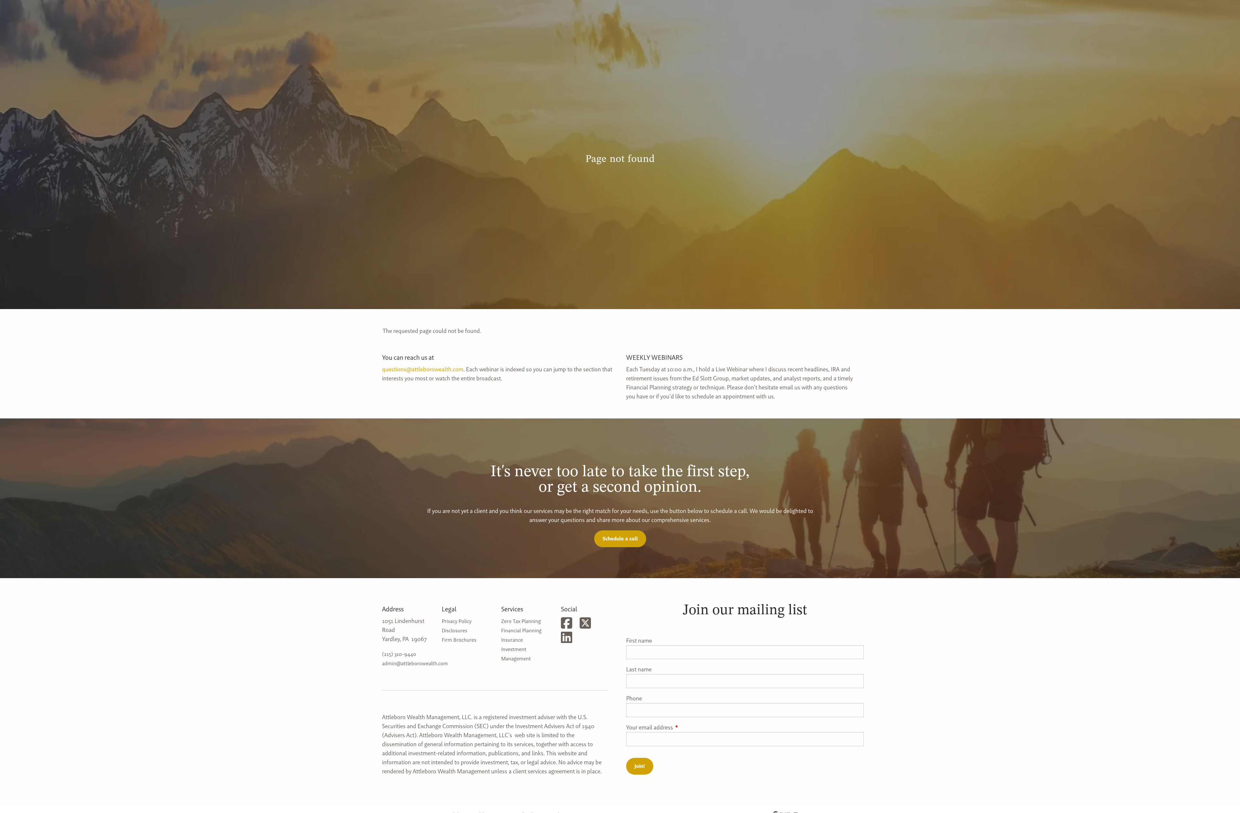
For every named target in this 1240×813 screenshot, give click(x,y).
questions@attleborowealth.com (422, 369)
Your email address (675, 727)
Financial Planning (521, 630)
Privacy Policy (456, 621)
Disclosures (454, 630)
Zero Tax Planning (521, 621)
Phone (634, 698)
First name (639, 640)
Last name (639, 669)
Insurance (512, 640)
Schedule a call (620, 538)
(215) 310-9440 (399, 654)
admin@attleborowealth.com (415, 663)
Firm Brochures (459, 640)
